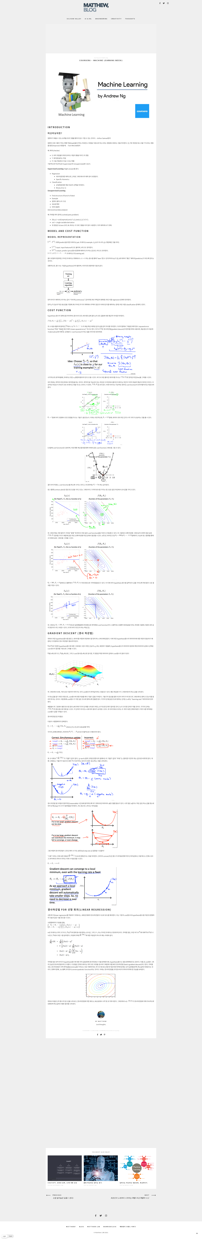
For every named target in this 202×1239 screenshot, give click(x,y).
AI (91, 1030)
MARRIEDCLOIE (109, 1226)
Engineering (101, 19)
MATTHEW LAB (93, 1226)
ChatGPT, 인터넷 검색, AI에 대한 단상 (62, 1183)
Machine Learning (99, 1030)
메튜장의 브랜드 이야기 (128, 1226)
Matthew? (71, 1226)
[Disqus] (101, 1066)
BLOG (81, 1226)
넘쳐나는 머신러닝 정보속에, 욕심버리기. (134, 1183)
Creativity (116, 19)
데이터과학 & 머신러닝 (112, 1030)
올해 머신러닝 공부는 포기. (93, 1183)
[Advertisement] (101, 38)
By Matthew (101, 1021)
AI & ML (88, 19)
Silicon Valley (74, 19)
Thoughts (130, 19)
